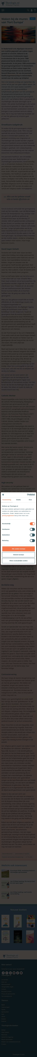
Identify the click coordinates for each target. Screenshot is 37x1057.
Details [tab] (18, 500)
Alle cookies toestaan (18, 549)
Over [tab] (30, 500)
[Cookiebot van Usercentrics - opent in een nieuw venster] (27, 495)
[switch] (32, 529)
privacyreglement (8, 515)
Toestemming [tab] (6, 500)
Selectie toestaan (18, 554)
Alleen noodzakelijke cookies (18, 560)
